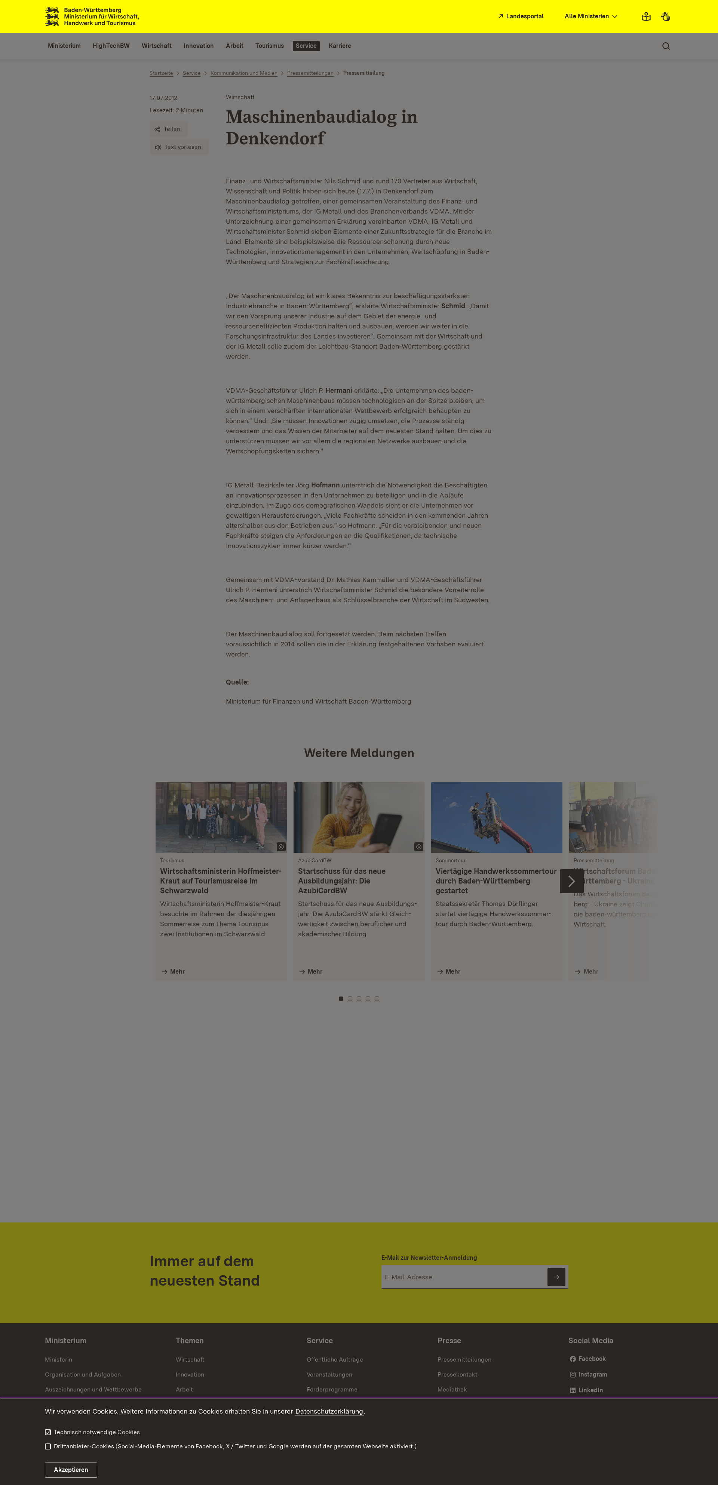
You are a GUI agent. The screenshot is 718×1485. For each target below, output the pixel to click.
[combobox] (592, 17)
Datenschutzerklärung (329, 1411)
